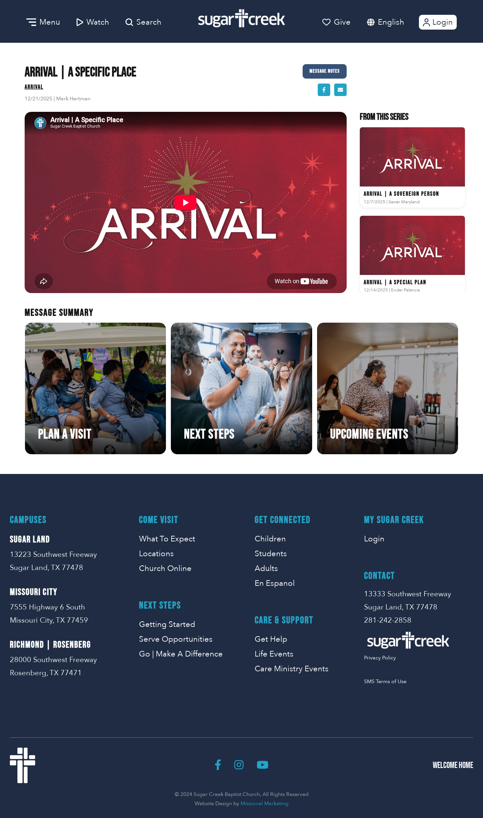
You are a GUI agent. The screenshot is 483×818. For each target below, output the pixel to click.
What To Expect (167, 538)
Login (442, 22)
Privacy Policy (380, 657)
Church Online (165, 568)
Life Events (274, 654)
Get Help (271, 639)
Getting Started (167, 624)
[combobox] (397, 22)
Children (270, 538)
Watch (97, 22)
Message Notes (325, 71)
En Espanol (275, 583)
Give (342, 22)
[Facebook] (218, 765)
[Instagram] (238, 765)
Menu (49, 22)
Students (271, 553)
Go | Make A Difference (181, 654)
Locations (156, 553)
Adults (266, 568)
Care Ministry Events (292, 668)
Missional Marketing (264, 803)
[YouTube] (262, 765)
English (391, 22)
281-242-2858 (387, 620)
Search (148, 22)
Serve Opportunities (176, 639)
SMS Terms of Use (385, 681)
